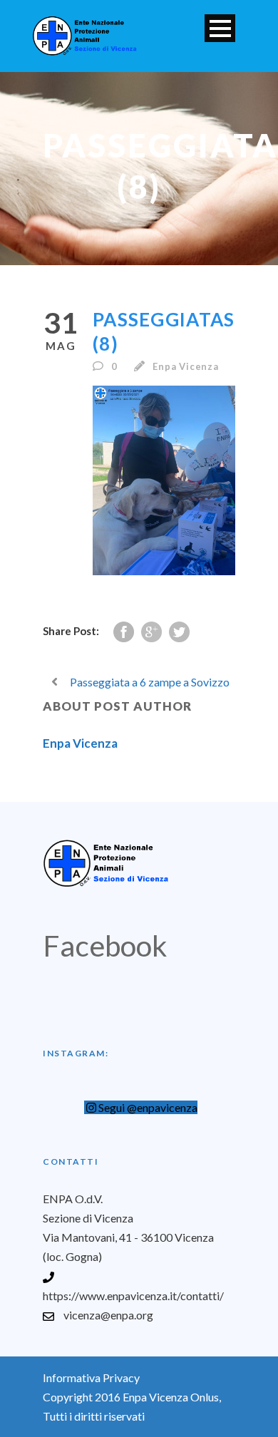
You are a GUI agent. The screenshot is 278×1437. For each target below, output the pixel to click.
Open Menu (220, 28)
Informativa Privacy (91, 1377)
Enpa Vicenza (186, 366)
